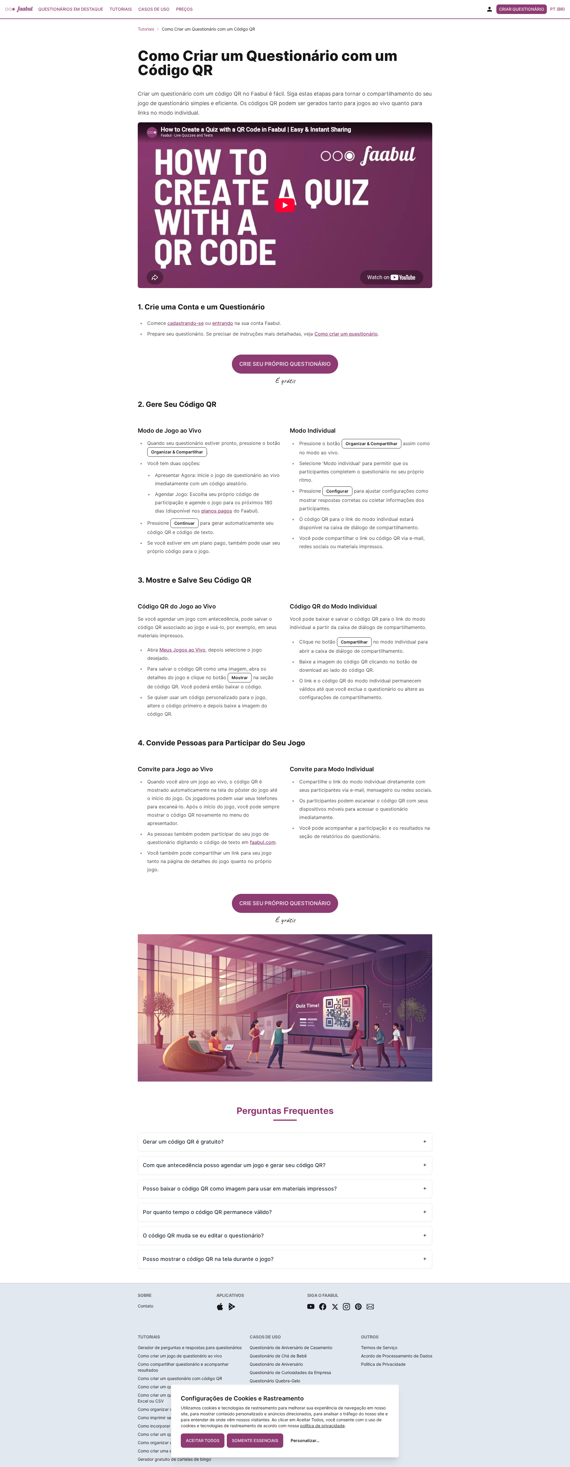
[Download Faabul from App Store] (220, 1306)
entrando (222, 323)
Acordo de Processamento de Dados (396, 1355)
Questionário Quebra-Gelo (275, 1380)
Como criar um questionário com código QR (180, 1378)
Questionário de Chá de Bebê (278, 1355)
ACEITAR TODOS (202, 1440)
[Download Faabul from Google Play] (231, 1306)
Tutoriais (121, 9)
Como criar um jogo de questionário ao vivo (180, 1355)
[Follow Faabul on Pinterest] (358, 1306)
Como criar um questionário (346, 334)
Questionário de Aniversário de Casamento (291, 1347)
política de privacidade (322, 1425)
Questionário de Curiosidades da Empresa (290, 1372)
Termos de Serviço (379, 1347)
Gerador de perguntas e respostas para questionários (190, 1347)
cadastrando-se (185, 323)
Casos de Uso (154, 9)
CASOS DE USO (265, 1336)
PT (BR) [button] (557, 9)
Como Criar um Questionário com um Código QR (208, 28)
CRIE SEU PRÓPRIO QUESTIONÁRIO (285, 364)
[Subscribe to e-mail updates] (370, 1306)
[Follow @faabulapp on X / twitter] (334, 1306)
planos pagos (216, 511)
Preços (184, 9)
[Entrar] (489, 9)
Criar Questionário (521, 9)
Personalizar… (305, 1440)
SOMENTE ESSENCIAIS (255, 1440)
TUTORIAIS (149, 1336)
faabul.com (263, 842)
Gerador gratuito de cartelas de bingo (174, 1459)
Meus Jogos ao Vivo (182, 650)
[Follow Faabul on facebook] (322, 1306)
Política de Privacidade (383, 1364)
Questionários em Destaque (70, 9)
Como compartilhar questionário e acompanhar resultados (183, 1367)
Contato (145, 1305)
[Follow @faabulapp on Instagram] (346, 1306)
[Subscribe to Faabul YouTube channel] (310, 1306)
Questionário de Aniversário (276, 1364)
